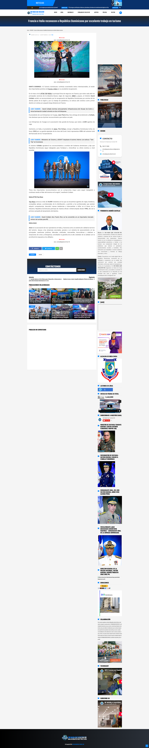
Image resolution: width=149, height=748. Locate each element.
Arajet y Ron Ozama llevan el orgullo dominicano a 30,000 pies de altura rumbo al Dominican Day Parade (83, 315)
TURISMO (40, 255)
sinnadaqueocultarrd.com (109, 154)
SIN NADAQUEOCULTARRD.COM (78, 744)
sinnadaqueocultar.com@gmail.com (111, 150)
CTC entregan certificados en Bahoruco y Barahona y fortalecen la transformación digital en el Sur (68, 8)
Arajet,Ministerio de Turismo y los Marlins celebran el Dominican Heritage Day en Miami (38, 300)
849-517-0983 (105, 146)
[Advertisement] (103, 34)
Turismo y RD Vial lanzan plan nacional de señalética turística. (61, 301)
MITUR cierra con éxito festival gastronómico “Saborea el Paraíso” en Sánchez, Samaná (39, 315)
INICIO (55, 12)
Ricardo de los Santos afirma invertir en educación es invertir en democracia (115, 8)
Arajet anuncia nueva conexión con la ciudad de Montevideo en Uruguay (83, 301)
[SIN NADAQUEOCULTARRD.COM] (74, 741)
